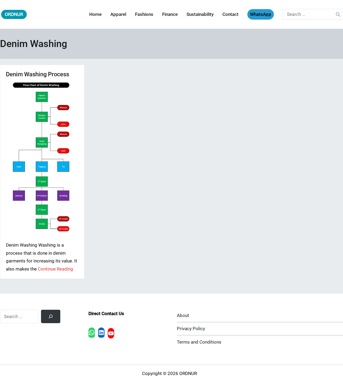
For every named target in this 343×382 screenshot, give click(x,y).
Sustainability (200, 14)
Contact (230, 14)
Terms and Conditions (199, 342)
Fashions (144, 14)
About (183, 315)
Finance (170, 14)
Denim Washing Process (37, 74)
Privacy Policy (191, 328)
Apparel (118, 14)
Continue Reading (55, 269)
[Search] (50, 316)
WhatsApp (260, 14)
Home (95, 14)
